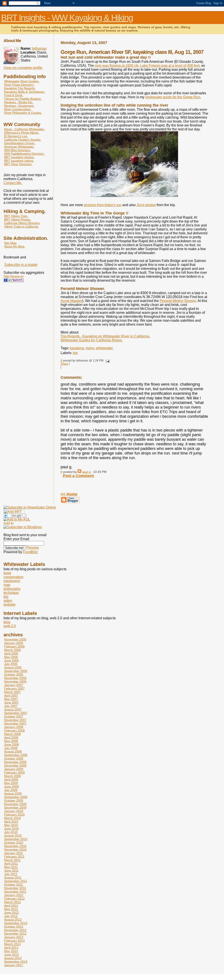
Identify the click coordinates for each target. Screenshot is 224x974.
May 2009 (11, 783)
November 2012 (15, 930)
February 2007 (14, 688)
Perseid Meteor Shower (178, 301)
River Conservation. (18, 109)
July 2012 (11, 916)
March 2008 (12, 734)
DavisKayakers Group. (19, 143)
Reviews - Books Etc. (18, 102)
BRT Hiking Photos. (17, 219)
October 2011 (13, 884)
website (10, 604)
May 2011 (11, 867)
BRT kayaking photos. (19, 157)
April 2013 (11, 947)
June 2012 (11, 912)
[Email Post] (107, 360)
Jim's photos (146, 205)
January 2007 (13, 685)
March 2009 (12, 776)
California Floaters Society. (22, 139)
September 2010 (15, 839)
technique (11, 593)
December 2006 (15, 681)
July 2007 (11, 706)
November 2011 (15, 888)
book (7, 573)
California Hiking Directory (22, 223)
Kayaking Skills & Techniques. (24, 91)
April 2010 (11, 821)
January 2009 (13, 769)
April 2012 (11, 905)
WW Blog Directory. (17, 150)
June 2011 (11, 870)
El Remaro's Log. (16, 136)
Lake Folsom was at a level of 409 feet (170, 65)
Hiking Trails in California (21, 226)
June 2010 (11, 828)
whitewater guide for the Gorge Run (172, 97)
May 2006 (11, 657)
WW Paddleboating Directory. (24, 153)
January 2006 (13, 643)
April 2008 (11, 737)
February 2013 (14, 940)
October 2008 (13, 758)
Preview (32, 547)
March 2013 (12, 944)
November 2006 (15, 678)
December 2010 (15, 849)
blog (7, 622)
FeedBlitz (30, 552)
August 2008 (13, 751)
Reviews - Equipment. (19, 105)
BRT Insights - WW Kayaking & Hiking (67, 18)
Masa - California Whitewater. (24, 129)
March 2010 (12, 818)
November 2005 (15, 639)
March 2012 (12, 902)
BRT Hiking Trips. (16, 216)
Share (64, 363)
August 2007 (13, 709)
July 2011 (10, 874)
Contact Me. (13, 183)
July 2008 (11, 748)
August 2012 (13, 919)
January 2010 (13, 811)
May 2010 (11, 825)
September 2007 (15, 713)
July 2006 (11, 664)
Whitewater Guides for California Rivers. (92, 340)
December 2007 (15, 723)
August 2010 (13, 835)
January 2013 (13, 937)
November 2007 (15, 720)
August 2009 (13, 793)
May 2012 (11, 909)
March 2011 (12, 860)
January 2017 (13, 965)
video (8, 600)
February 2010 (14, 814)
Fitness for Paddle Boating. (23, 98)
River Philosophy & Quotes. (23, 112)
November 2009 (15, 804)
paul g (86, 472)
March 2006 (12, 650)
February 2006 (14, 646)
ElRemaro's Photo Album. (21, 132)
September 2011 (15, 881)
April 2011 (11, 863)
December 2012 (15, 933)
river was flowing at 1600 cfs (116, 65)
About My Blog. (14, 246)
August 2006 (13, 667)
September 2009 (15, 797)
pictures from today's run (102, 205)
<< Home (69, 494)
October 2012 (13, 926)
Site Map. (10, 243)
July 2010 (11, 832)
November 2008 (15, 762)
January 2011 (13, 853)
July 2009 (11, 790)
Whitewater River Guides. (21, 81)
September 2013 (15, 961)
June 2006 (11, 660)
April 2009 (11, 779)
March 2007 (12, 692)
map (7, 585)
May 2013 (11, 951)
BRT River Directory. (18, 164)
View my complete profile (23, 68)
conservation (13, 577)
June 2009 (11, 786)
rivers (90, 348)
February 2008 (14, 730)
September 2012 (15, 923)
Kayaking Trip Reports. (20, 88)
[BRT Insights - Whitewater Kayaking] (13, 281)
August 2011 (12, 877)
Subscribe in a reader (21, 265)
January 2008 (13, 727)
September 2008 (15, 755)
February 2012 (14, 898)
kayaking (77, 348)
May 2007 (11, 699)
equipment (12, 581)
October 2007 (13, 716)
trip (75, 353)
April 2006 (11, 653)
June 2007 (11, 702)
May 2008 (11, 741)
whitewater (104, 348)
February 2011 (14, 856)
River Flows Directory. (19, 84)
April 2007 (11, 695)
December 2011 (15, 891)
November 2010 (15, 846)
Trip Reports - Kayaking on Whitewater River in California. (105, 336)
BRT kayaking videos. (19, 160)
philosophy (12, 589)
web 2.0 (10, 626)
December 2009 (15, 807)
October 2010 (13, 842)
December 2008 (15, 765)
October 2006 (13, 674)
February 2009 (14, 772)
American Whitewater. (19, 146)
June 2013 (11, 954)
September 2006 (15, 671)
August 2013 (13, 958)
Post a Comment (78, 476)
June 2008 (11, 744)
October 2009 (13, 800)
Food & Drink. (13, 95)
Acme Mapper (71, 301)
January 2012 (13, 895)
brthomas (39, 48)
